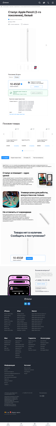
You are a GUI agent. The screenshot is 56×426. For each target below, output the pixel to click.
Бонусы (6, 382)
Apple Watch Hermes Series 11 (39, 313)
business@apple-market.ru (42, 291)
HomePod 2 (31, 346)
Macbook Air (7, 344)
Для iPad (42, 346)
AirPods (18, 338)
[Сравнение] (16, 129)
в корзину (16, 145)
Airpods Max (18, 352)
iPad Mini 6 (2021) (21, 315)
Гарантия (6, 379)
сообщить (36, 86)
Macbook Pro (7, 342)
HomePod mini (31, 344)
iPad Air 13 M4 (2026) (22, 328)
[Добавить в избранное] (18, 129)
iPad (18, 311)
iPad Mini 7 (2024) (21, 330)
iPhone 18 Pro (7, 315)
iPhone (7, 311)
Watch (34, 311)
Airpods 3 (17, 353)
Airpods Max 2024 (19, 344)
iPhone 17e (6, 319)
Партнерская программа (10, 377)
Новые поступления (29, 369)
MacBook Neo (7, 341)
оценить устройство (37, 93)
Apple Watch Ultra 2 (36, 324)
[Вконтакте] (28, 303)
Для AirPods (43, 341)
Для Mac (42, 348)
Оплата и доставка (9, 375)
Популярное (27, 371)
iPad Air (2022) (20, 313)
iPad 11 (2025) (20, 321)
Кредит (6, 369)
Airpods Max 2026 (19, 346)
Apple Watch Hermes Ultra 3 (38, 317)
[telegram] (25, 303)
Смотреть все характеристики (17, 114)
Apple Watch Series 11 (37, 323)
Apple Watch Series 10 (37, 321)
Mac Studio (7, 350)
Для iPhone (43, 344)
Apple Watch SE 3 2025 (37, 319)
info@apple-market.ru (40, 288)
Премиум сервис (44, 342)
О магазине (7, 368)
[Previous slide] (10, 45)
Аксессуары (45, 338)
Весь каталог (27, 368)
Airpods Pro (18, 350)
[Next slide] (46, 45)
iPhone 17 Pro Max (8, 321)
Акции (25, 373)
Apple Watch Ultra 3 (36, 328)
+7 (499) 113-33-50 (42, 280)
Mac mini (6, 348)
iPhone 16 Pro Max (8, 330)
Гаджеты (32, 338)
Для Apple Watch (44, 350)
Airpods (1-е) (18, 357)
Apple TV (30, 342)
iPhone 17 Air (7, 324)
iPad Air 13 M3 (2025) (22, 326)
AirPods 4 (17, 342)
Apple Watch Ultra (36, 330)
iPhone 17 (6, 326)
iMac (5, 346)
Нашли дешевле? (14, 86)
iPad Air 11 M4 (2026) (22, 324)
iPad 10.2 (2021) (21, 317)
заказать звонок (41, 283)
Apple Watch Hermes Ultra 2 (38, 315)
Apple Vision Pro (32, 341)
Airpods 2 (17, 355)
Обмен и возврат (8, 380)
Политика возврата (9, 371)
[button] (21, 424)
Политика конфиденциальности (12, 373)
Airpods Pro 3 (18, 341)
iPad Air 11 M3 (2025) (22, 323)
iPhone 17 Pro (7, 323)
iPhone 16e (6, 328)
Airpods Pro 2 (18, 348)
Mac (6, 338)
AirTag (29, 348)
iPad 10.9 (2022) (21, 319)
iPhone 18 (6, 317)
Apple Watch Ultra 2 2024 (38, 326)
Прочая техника (32, 350)
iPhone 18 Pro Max (8, 313)
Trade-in (6, 384)
